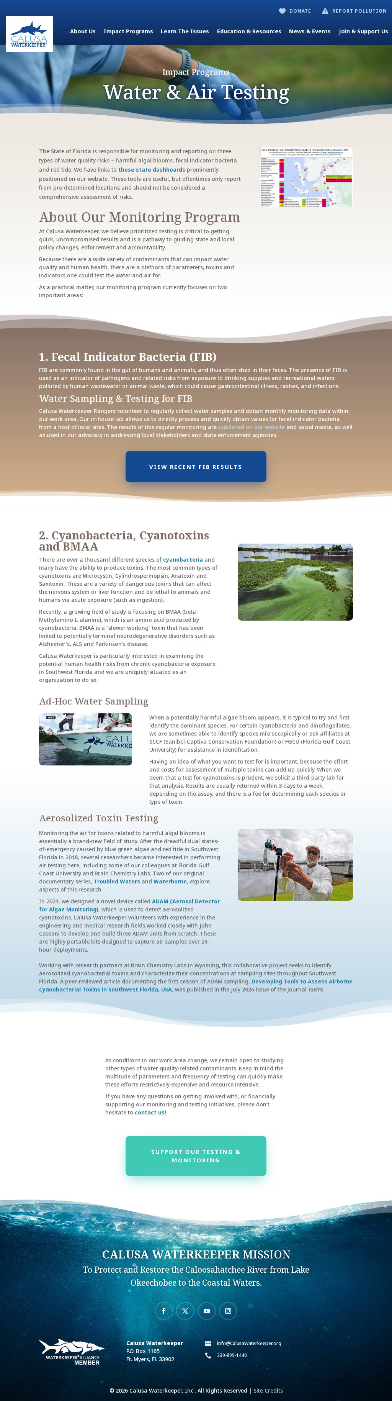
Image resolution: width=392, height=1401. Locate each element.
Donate (300, 11)
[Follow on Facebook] (164, 1311)
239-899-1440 (232, 1355)
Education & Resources (249, 31)
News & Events (310, 31)
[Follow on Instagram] (228, 1311)
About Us (83, 31)
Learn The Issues (185, 31)
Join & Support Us (363, 31)
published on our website (251, 427)
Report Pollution (359, 11)
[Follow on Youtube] (207, 1311)
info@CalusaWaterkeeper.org (249, 1343)
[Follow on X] (185, 1311)
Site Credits (268, 1390)
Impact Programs (128, 31)
